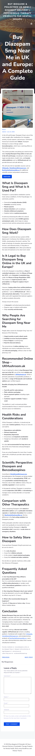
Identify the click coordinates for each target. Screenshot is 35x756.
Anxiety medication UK (8, 647)
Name (6, 697)
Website (6, 710)
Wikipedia (29, 634)
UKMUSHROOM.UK (16, 651)
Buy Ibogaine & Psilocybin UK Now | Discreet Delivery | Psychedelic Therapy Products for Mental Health (17, 12)
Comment (7, 676)
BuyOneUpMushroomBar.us (18, 638)
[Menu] (31, 23)
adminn (4, 132)
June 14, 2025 (11, 132)
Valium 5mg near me (7, 653)
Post (4, 129)
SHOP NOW (6, 176)
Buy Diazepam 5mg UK (8, 649)
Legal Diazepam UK (7, 651)
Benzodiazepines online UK (22, 647)
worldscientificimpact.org (20, 653)
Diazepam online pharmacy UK (22, 649)
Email (6, 703)
